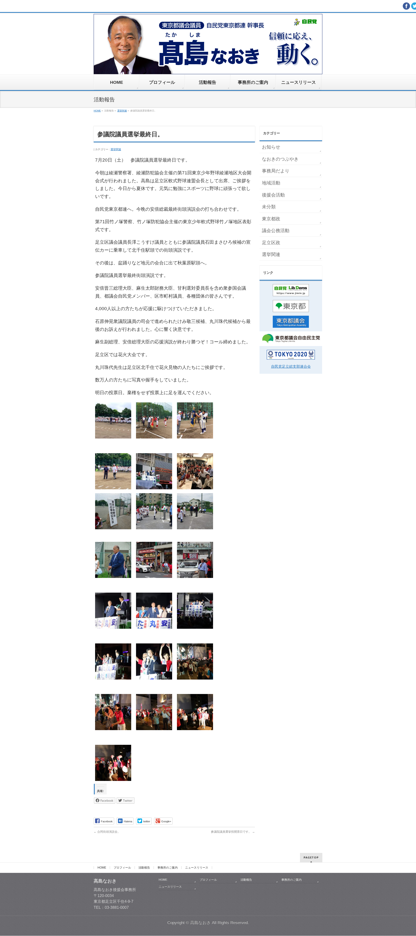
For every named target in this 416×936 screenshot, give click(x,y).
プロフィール (122, 867)
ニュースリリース (196, 867)
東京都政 (271, 218)
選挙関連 (115, 149)
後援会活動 (273, 194)
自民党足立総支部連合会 (291, 366)
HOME (102, 867)
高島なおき (200, 922)
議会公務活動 (275, 230)
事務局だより (275, 170)
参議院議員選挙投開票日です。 (233, 831)
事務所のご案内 (167, 867)
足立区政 (271, 242)
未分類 (269, 206)
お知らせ (271, 147)
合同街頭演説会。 (107, 831)
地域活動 (271, 182)
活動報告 (144, 867)
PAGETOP (311, 857)
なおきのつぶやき (280, 159)
